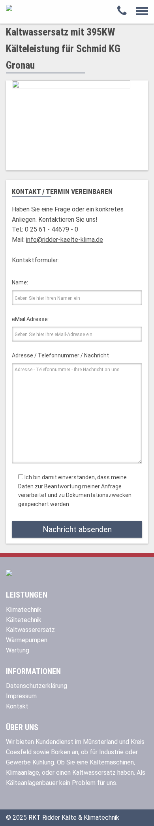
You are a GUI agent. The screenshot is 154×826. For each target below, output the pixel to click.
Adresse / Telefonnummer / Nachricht (60, 355)
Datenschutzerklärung (36, 686)
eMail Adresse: (30, 319)
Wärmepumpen (26, 640)
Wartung (17, 650)
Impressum (21, 696)
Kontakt (17, 706)
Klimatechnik (23, 609)
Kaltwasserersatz (30, 630)
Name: (20, 282)
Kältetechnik (23, 620)
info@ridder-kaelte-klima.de (64, 239)
